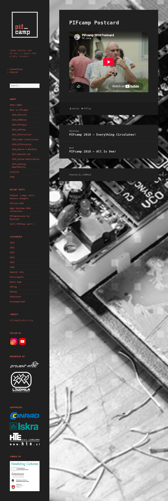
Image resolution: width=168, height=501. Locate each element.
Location (14, 172)
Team (12, 177)
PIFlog (13, 287)
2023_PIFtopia (19, 125)
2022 (12, 247)
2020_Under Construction (25, 139)
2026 (12, 267)
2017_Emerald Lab (21, 154)
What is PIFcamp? (19, 110)
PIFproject (15, 297)
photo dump (15, 282)
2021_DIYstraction (21, 134)
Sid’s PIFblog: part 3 (22, 224)
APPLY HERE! (16, 105)
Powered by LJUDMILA (80, 175)
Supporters (16, 407)
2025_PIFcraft (19, 115)
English (14, 72)
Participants (17, 277)
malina (75, 108)
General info (17, 272)
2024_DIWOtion (19, 120)
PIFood (13, 292)
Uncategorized (17, 302)
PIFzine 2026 (17, 203)
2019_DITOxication (21, 144)
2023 (12, 252)
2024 (12, 257)
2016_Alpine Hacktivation (25, 159)
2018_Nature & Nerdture (24, 149)
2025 (12, 262)
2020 (12, 243)
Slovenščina (16, 69)
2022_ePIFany (19, 130)
